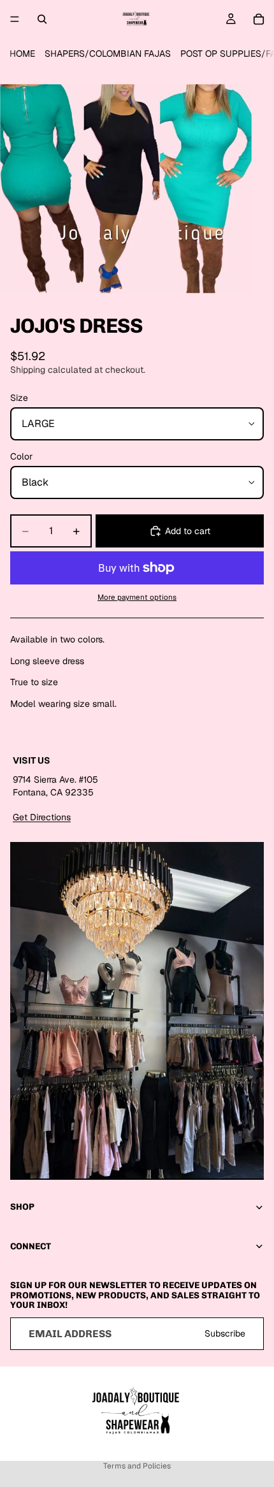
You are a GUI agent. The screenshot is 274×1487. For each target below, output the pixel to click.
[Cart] (259, 19)
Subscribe (225, 1333)
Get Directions (42, 817)
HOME (22, 53)
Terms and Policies (137, 1466)
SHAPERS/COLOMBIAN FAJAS (108, 53)
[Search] (42, 19)
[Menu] (14, 19)
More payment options (137, 597)
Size (19, 397)
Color (21, 456)
